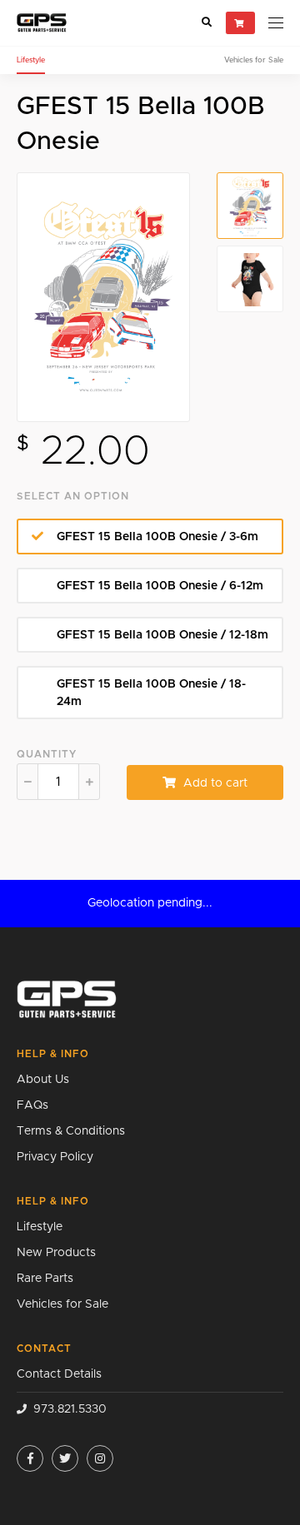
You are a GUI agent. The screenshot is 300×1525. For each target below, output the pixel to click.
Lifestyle (31, 60)
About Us (43, 1079)
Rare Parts (45, 1278)
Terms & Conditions (71, 1131)
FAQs (32, 1105)
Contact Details (59, 1374)
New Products (56, 1253)
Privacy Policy (55, 1157)
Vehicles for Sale (253, 60)
